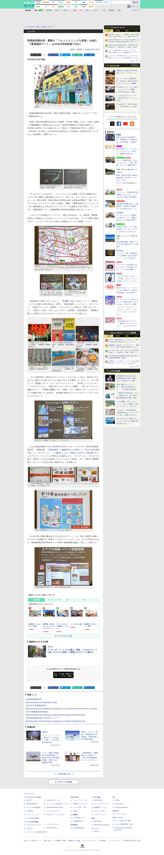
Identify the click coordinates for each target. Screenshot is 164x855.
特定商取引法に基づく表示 (132, 840)
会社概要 (102, 840)
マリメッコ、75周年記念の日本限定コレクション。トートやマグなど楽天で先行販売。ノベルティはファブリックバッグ (127, 197)
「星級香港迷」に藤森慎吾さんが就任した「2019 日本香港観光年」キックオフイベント (89, 757)
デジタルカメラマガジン (34, 825)
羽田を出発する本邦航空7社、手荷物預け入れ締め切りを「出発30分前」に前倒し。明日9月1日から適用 (124, 47)
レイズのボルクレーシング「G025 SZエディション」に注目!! (127, 98)
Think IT (28, 800)
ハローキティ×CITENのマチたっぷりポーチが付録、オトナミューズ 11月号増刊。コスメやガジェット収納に (124, 58)
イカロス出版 (96, 797)
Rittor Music (75, 797)
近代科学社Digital (78, 828)
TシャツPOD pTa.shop (123, 820)
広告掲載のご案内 (60, 840)
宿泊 (119, 10)
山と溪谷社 (74, 814)
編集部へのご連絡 (74, 840)
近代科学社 (74, 825)
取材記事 (49, 10)
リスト (44, 55)
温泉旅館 (36, 600)
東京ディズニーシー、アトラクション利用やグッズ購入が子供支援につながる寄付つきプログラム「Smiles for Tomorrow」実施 (127, 292)
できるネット (30, 828)
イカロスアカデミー (100, 814)
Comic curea (119, 804)
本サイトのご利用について (32, 840)
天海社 (117, 800)
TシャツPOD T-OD (79, 807)
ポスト (37, 55)
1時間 (109, 30)
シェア (55, 55)
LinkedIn (90, 55)
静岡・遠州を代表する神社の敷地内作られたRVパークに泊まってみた (127, 177)
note (79, 55)
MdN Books (98, 821)
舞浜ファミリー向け (90, 600)
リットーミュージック (80, 800)
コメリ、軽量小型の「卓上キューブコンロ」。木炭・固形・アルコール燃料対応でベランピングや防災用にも (124, 52)
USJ (104, 10)
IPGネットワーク (118, 817)
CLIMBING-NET (78, 821)
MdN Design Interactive (101, 825)
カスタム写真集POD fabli (123, 824)
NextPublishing (52, 828)
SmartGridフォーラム (53, 800)
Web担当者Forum (32, 804)
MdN (93, 818)
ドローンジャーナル (32, 814)
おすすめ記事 (115, 371)
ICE (114, 797)
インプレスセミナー (53, 811)
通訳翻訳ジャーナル (100, 807)
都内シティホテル (72, 600)
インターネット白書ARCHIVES (36, 832)
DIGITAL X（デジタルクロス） (56, 814)
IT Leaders (29, 811)
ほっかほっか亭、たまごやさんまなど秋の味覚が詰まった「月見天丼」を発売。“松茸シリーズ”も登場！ (124, 352)
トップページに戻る (63, 782)
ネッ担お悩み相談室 (32, 818)
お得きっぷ (66, 10)
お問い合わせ (47, 840)
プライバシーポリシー (90, 840)
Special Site (115, 65)
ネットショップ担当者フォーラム (57, 804)
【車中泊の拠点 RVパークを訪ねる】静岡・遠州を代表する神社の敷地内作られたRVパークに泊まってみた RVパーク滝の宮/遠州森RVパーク (124, 42)
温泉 (74, 10)
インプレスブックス (53, 824)
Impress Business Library (55, 807)
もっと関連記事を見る (62, 774)
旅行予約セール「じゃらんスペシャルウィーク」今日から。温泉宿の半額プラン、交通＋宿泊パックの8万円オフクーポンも (127, 153)
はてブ (67, 55)
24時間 (117, 30)
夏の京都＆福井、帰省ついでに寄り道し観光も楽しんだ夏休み (127, 244)
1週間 (127, 30)
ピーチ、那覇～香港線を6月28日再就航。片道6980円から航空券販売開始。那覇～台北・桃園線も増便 (50, 757)
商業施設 (111, 10)
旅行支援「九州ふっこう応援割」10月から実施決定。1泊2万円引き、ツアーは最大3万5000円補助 (124, 36)
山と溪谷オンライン (79, 817)
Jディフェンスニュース (101, 804)
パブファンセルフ (121, 814)
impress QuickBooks (121, 807)
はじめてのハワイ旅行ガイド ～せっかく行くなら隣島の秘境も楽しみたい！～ (127, 421)
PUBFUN (116, 811)
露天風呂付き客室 (54, 600)
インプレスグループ (114, 840)
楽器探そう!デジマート (80, 804)
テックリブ (95, 828)
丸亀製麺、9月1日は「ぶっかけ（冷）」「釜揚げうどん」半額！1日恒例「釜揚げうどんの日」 (124, 347)
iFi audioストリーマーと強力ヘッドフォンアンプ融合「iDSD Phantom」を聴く (127, 89)
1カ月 (136, 30)
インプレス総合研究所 (33, 807)
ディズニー (95, 10)
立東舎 (75, 811)
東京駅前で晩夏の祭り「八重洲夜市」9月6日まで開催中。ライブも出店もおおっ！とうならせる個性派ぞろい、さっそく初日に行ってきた (127, 208)
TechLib (96, 831)
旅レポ (57, 10)
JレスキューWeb (99, 811)
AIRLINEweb (98, 800)
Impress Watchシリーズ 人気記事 (123, 333)
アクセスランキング (117, 27)
